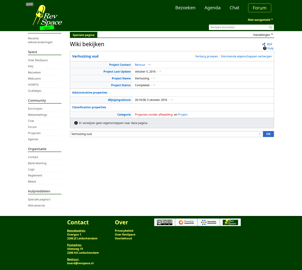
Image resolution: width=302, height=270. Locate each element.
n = (29, 4)
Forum (260, 8)
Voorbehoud (123, 238)
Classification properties (89, 107)
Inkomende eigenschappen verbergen (246, 56)
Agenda (212, 8)
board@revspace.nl (80, 263)
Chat (234, 8)
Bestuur (140, 65)
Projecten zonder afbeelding (154, 114)
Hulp (270, 48)
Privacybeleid (124, 231)
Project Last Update (117, 71)
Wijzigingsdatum (119, 100)
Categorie (124, 114)
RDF (269, 44)
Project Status (121, 85)
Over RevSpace (125, 234)
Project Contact (120, 65)
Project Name (121, 78)
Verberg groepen (206, 56)
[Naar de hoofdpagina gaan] (58, 15)
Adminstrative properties (89, 92)
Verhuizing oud (85, 56)
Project (183, 114)
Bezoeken (185, 8)
